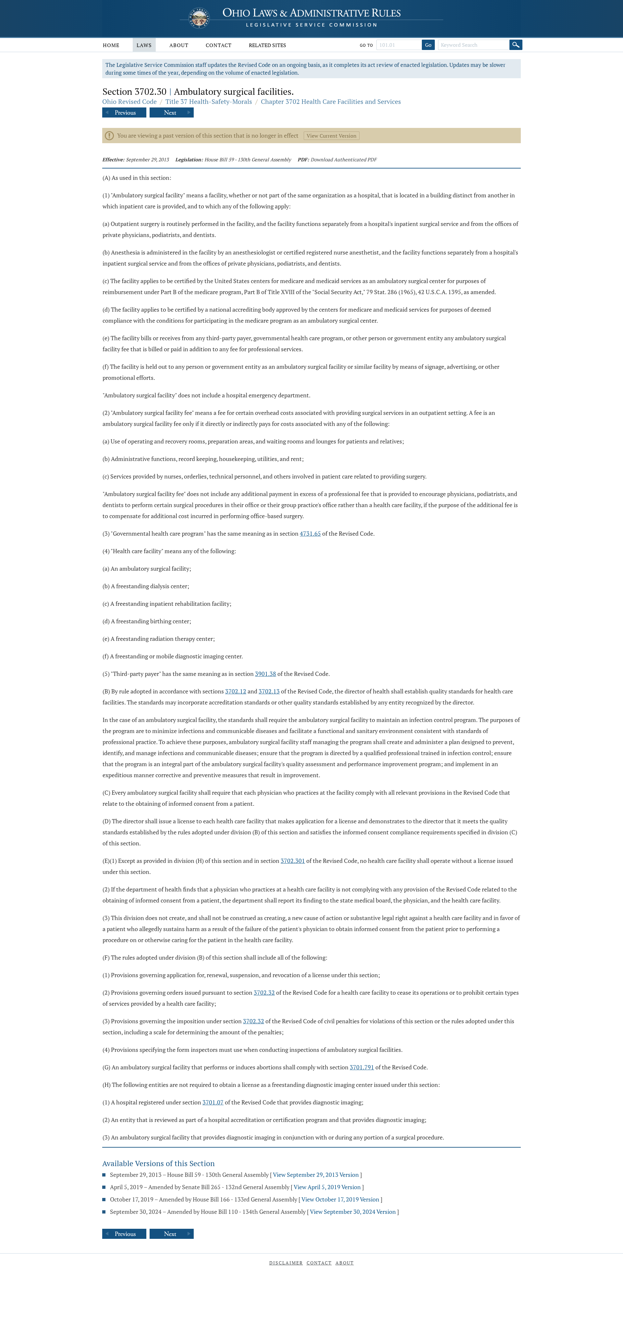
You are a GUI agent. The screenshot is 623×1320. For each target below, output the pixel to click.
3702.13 (269, 691)
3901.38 (265, 674)
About (179, 45)
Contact (219, 45)
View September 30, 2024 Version (353, 1211)
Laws (144, 45)
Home (111, 45)
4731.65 (310, 533)
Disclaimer (286, 1263)
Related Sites (267, 45)
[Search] (515, 45)
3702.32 (264, 992)
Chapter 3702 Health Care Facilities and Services (331, 101)
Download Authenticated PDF (343, 159)
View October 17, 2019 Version (340, 1199)
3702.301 (293, 861)
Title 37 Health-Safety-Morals (208, 101)
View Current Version (332, 135)
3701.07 (213, 1102)
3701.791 (362, 1067)
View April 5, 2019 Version (327, 1187)
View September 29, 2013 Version (316, 1174)
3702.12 (235, 691)
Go (428, 44)
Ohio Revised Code (129, 101)
